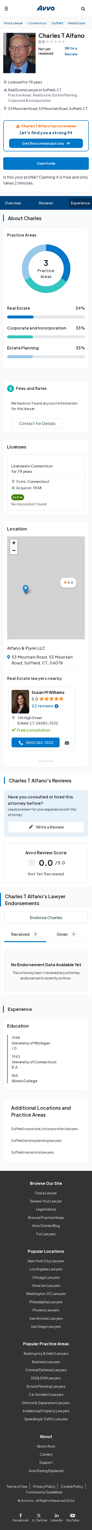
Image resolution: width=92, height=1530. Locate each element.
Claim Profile (46, 163)
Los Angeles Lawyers (46, 1269)
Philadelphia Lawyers (46, 1302)
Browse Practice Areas (46, 1217)
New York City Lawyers (46, 1261)
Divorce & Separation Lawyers (46, 1402)
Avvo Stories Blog (46, 1225)
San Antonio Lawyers (46, 1318)
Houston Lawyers (46, 1285)
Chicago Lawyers (46, 1277)
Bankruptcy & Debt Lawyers (46, 1353)
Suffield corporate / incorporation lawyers (44, 1128)
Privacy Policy (44, 1486)
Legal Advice (46, 1209)
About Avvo (46, 1446)
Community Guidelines (44, 1492)
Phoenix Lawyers (46, 1310)
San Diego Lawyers (46, 1326)
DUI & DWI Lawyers (46, 1378)
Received (24, 934)
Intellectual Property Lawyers (46, 1411)
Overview (13, 203)
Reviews (46, 203)
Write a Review (71, 51)
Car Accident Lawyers (46, 1394)
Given (66, 934)
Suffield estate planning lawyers (36, 1140)
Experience (80, 203)
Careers (46, 1454)
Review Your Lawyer (46, 1201)
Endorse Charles (46, 917)
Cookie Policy (72, 1486)
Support (46, 1462)
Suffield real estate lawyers (32, 1152)
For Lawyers (46, 1234)
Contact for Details (37, 423)
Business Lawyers (46, 1361)
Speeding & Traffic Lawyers (46, 1419)
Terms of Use (16, 1486)
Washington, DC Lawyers (46, 1293)
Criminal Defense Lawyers (46, 1370)
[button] (46, 143)
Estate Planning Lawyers (46, 1386)
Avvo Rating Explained (46, 1470)
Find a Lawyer (46, 1193)
